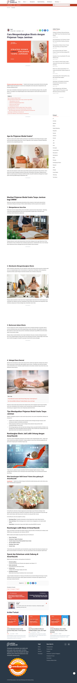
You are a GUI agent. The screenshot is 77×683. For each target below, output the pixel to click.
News (19, 1)
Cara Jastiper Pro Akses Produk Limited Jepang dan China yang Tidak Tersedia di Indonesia (61, 63)
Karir (54, 145)
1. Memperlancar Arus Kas (14, 101)
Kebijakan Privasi (51, 655)
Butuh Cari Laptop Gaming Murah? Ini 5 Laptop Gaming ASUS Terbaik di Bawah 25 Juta (61, 70)
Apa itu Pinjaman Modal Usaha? (14, 98)
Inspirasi (54, 135)
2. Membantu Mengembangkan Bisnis (16, 102)
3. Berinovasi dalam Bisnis (14, 104)
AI (53, 118)
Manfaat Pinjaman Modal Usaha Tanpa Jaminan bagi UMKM (20, 99)
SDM (54, 167)
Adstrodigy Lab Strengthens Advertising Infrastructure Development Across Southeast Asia (61, 83)
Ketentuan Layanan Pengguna (53, 653)
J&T (53, 140)
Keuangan (13, 589)
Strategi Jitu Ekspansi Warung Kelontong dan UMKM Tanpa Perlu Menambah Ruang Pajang (61, 34)
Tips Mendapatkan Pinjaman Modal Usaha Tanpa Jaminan (19, 107)
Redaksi (48, 651)
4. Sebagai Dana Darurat (14, 105)
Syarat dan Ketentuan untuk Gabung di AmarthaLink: (18, 113)
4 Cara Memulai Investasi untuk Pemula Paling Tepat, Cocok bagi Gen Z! (22, 398)
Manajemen (32, 1)
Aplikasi (54, 123)
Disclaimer (49, 658)
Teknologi (57, 1)
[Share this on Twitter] (43, 30)
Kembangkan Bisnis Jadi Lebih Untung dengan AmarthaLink (20, 108)
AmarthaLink (9, 481)
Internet (54, 138)
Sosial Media (55, 172)
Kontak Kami (49, 649)
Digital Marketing (40, 1)
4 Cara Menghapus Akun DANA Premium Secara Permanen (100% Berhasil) (58, 630)
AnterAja (54, 121)
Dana (9, 589)
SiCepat (54, 169)
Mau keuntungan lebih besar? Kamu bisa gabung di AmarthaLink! (22, 110)
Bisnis (24, 1)
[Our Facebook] (69, 644)
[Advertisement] (38, 18)
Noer (29, 632)
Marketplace (49, 1)
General (54, 133)
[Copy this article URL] (38, 30)
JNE (53, 143)
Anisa (8, 633)
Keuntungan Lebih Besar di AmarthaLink (16, 112)
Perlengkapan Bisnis (57, 162)
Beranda (8, 7)
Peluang (54, 160)
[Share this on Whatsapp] (40, 30)
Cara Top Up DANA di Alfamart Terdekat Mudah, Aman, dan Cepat (21, 401)
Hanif (11, 29)
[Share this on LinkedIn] (48, 30)
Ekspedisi (55, 130)
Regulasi (54, 165)
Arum (51, 633)
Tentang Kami (50, 646)
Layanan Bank (56, 150)
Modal (18, 589)
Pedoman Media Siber (51, 660)
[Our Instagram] (65, 644)
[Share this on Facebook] (45, 30)
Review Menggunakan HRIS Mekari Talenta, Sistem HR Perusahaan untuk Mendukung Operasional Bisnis (60, 90)
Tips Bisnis (55, 177)
